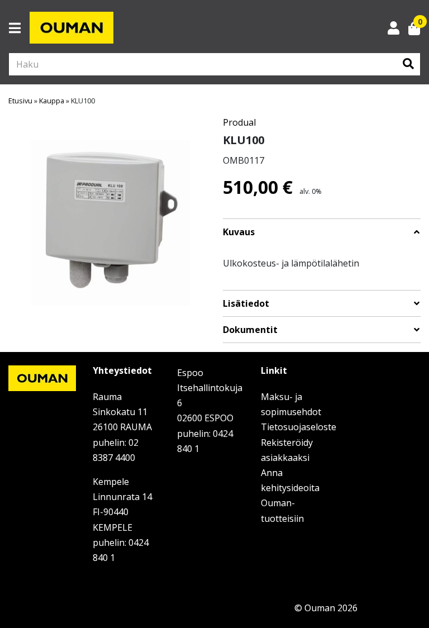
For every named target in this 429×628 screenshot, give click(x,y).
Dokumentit (250, 330)
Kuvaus (239, 232)
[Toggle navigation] (19, 28)
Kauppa (51, 101)
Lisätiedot (246, 304)
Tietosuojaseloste (298, 427)
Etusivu (20, 101)
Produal (239, 122)
